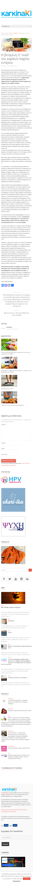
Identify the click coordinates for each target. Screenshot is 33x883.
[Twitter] (9, 579)
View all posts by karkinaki (12, 329)
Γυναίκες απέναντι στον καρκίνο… (18, 677)
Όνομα (3, 443)
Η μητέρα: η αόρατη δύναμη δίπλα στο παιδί (19, 710)
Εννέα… (10, 632)
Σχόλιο (3, 424)
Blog (2, 605)
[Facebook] (4, 579)
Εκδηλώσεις (10, 698)
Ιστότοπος (4, 454)
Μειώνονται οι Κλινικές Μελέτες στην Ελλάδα (16, 314)
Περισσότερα (16, 881)
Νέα (9, 716)
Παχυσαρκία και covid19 (7, 388)
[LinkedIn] (27, 579)
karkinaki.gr (6, 792)
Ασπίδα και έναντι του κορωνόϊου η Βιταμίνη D (12, 405)
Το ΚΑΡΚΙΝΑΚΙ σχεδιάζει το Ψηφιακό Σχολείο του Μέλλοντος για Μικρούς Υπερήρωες (18, 702)
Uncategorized (11, 746)
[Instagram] (21, 579)
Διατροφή (15, 33)
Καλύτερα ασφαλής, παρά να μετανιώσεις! (19, 748)
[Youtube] (15, 579)
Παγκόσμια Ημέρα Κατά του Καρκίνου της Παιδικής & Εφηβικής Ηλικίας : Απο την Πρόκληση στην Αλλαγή (19, 756)
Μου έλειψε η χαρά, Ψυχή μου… (11, 607)
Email (3, 448)
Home (10, 33)
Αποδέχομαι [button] (26, 878)
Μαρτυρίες (10, 708)
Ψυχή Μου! (11, 621)
